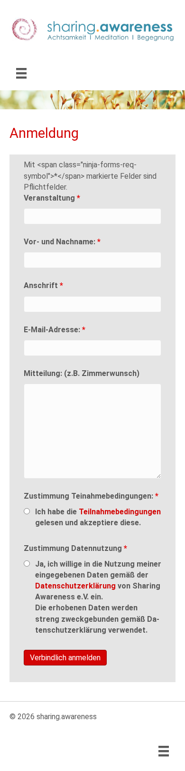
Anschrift (43, 285)
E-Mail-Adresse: (54, 329)
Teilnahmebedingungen (120, 511)
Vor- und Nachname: (62, 241)
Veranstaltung (52, 197)
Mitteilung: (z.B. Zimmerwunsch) (81, 373)
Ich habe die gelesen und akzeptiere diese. (98, 517)
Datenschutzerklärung (75, 585)
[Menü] (21, 73)
